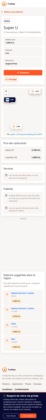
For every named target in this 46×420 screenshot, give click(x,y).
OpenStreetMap (26, 134)
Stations (6, 384)
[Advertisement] (23, 245)
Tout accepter (28, 416)
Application (17, 384)
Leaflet (12, 134)
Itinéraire (24, 72)
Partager (12, 79)
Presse (28, 384)
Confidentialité (22, 389)
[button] (10, 100)
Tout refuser (11, 416)
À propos (37, 384)
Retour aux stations (13, 12)
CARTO (39, 134)
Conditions (7, 389)
